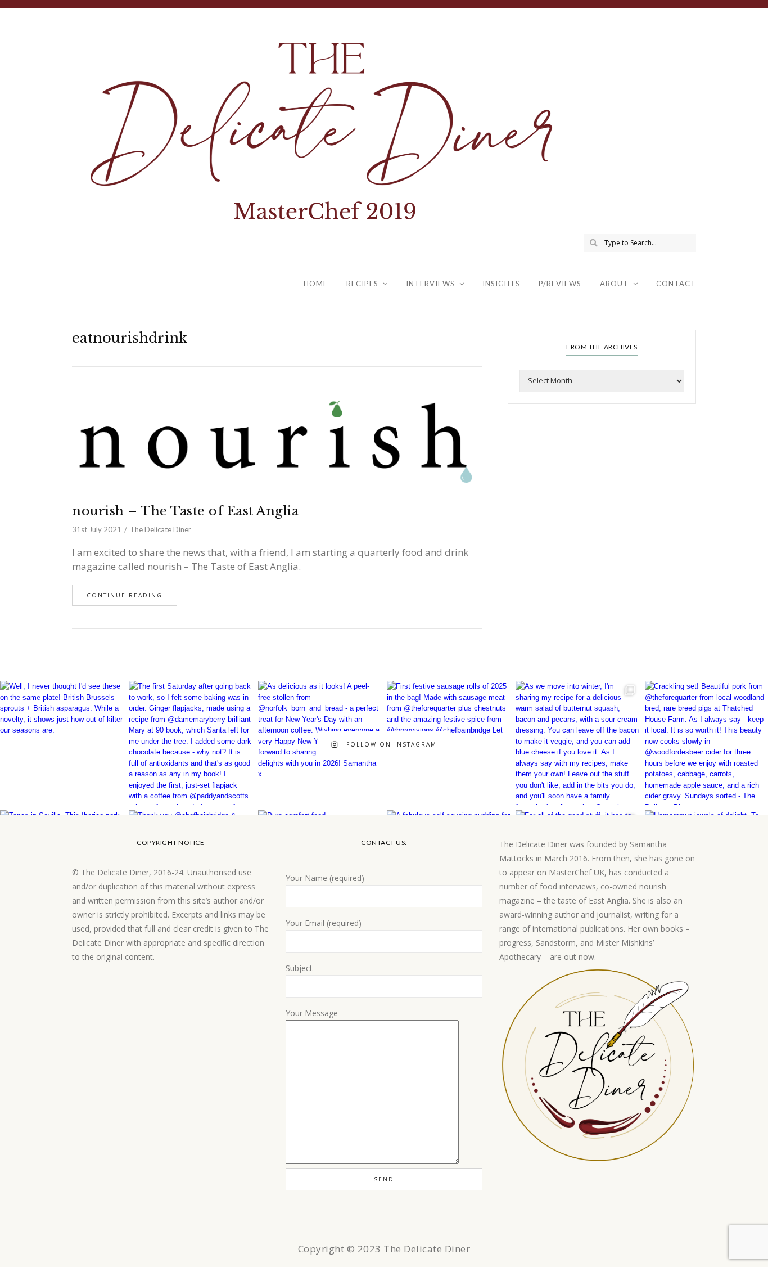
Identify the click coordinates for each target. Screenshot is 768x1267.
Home (316, 283)
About (614, 283)
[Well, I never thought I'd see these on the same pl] (61, 742)
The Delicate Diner (160, 529)
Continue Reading (124, 595)
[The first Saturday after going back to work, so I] (190, 742)
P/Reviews (560, 283)
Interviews (430, 283)
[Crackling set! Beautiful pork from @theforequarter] (706, 742)
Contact (676, 283)
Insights (501, 283)
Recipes (362, 283)
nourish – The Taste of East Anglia (185, 511)
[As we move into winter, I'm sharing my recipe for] (577, 742)
